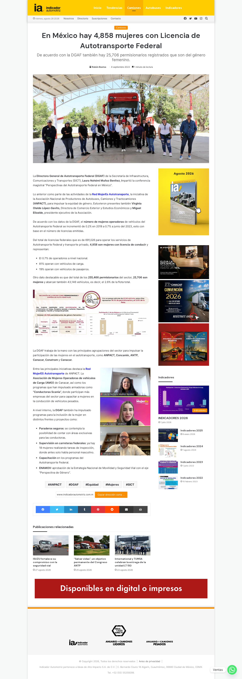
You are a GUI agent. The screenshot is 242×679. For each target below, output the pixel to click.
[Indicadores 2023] (168, 467)
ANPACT (56, 484)
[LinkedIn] (71, 509)
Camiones (134, 8)
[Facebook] (43, 509)
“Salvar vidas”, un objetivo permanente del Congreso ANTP (90, 562)
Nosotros (69, 18)
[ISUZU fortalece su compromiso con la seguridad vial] (51, 545)
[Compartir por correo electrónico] (126, 509)
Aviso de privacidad (149, 661)
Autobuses (153, 8)
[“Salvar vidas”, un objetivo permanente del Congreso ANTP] (91, 545)
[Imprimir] (140, 509)
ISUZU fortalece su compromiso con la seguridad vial (45, 562)
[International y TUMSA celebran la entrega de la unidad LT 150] (132, 545)
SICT (131, 484)
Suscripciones (99, 18)
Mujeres (113, 484)
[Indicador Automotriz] (47, 7)
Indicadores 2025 (192, 430)
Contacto (116, 18)
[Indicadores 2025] (168, 435)
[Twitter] (57, 509)
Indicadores (174, 8)
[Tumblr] (84, 509)
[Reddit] (112, 509)
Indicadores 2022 (192, 477)
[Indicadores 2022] (168, 482)
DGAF (74, 484)
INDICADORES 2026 (173, 418)
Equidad (93, 484)
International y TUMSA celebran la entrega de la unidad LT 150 (130, 562)
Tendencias (114, 8)
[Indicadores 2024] (168, 451)
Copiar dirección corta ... (111, 494)
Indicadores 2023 (192, 462)
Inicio (97, 8)
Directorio (82, 18)
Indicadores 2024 (192, 446)
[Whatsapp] (232, 670)
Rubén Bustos (99, 67)
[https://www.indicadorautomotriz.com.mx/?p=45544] (183, 234)
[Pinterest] (98, 509)
